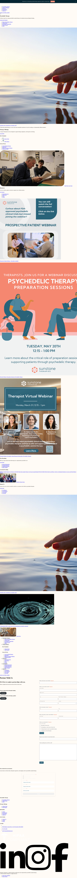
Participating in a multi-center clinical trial (48, 727)
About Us (4, 10)
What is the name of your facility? (46, 680)
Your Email (25, 788)
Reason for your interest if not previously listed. (47, 736)
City (40, 696)
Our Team (4, 493)
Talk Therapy (6, 141)
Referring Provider (27, 777)
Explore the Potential (3, 20)
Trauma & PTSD (5, 149)
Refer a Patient (4, 467)
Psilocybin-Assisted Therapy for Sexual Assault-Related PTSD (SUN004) (31, 471)
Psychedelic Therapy (6, 6)
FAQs (3, 26)
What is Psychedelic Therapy (7, 22)
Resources (4, 8)
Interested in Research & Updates (30, 778)
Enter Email (41, 716)
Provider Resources (5, 465)
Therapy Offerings (5, 7)
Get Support (2, 192)
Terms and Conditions (6, 875)
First (40, 708)
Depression (7, 655)
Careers (3, 820)
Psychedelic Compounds (6, 24)
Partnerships (4, 813)
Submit (38, 793)
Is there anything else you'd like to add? (45, 742)
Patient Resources (5, 194)
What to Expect (5, 25)
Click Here (3, 693)
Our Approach (4, 491)
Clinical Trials (4, 23)
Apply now (2, 12)
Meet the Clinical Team (20, 482)
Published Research (5, 466)
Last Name (25, 784)
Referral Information (6, 464)
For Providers (4, 9)
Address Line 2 (41, 692)
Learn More (2, 133)
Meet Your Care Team (68, 185)
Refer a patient (6, 12)
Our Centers (4, 492)
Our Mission (4, 490)
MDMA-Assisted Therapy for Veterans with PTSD (9, 471)
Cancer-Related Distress (9, 654)
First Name (25, 780)
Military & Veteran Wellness (7, 148)
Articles (3, 811)
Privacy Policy (4, 876)
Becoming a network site (45, 725)
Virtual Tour (18, 636)
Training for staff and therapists (46, 730)
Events (3, 197)
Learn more (2, 488)
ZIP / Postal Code (42, 701)
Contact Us (4, 819)
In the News (4, 195)
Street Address (41, 688)
